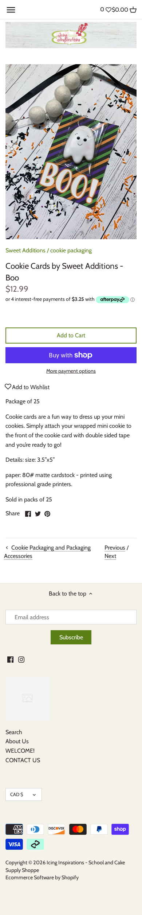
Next (110, 556)
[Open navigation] (10, 9)
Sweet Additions (25, 250)
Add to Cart (71, 335)
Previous (114, 547)
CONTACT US (22, 760)
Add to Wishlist (31, 387)
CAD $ (16, 794)
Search (13, 732)
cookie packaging (71, 250)
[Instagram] (21, 659)
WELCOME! (20, 750)
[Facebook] (10, 659)
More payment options (71, 371)
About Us (17, 741)
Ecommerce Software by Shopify (42, 877)
